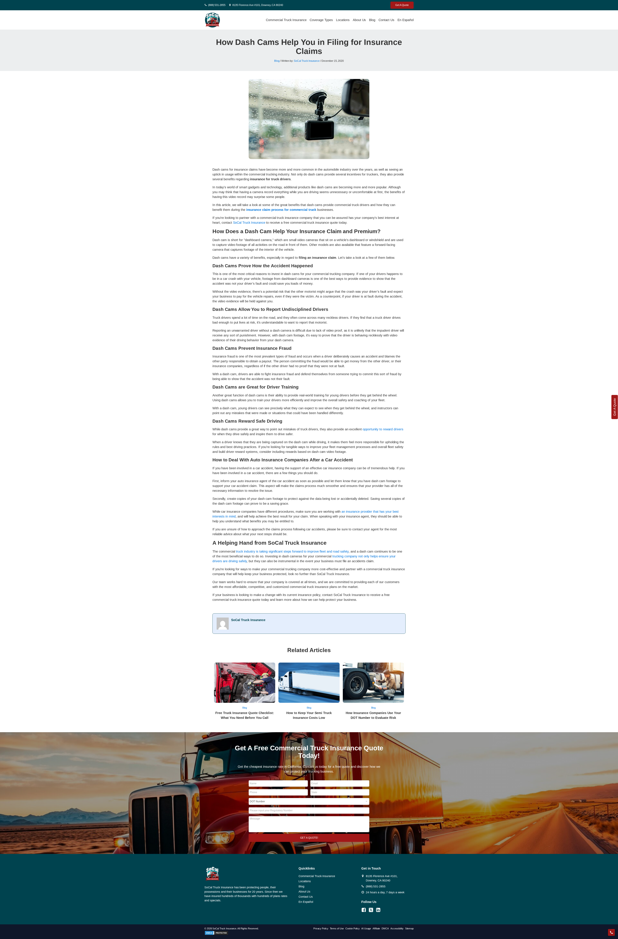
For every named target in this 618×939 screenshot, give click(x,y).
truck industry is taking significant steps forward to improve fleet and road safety (292, 551)
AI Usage (366, 928)
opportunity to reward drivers (383, 429)
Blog (372, 20)
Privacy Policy (320, 928)
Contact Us (386, 20)
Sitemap (409, 928)
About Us (359, 20)
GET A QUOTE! (309, 837)
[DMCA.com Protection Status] (216, 934)
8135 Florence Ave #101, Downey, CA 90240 (257, 5)
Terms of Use (337, 928)
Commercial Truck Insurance (286, 20)
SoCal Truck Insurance (307, 61)
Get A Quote (402, 5)
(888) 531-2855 (216, 5)
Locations (343, 20)
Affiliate (376, 928)
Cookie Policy (352, 928)
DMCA (385, 928)
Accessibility (396, 928)
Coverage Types (321, 20)
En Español (406, 20)
